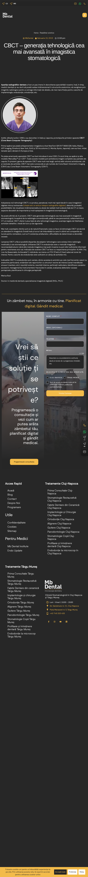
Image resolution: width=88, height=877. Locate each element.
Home (36, 33)
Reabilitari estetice (47, 33)
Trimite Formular (65, 393)
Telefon (51, 339)
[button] (84, 15)
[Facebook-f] (48, 621)
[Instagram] (54, 621)
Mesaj (49, 350)
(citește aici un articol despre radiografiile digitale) (44, 205)
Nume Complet (54, 316)
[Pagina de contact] (84, 451)
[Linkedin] (66, 621)
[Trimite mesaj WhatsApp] (84, 431)
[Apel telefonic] (84, 425)
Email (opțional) (54, 328)
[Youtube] (60, 621)
